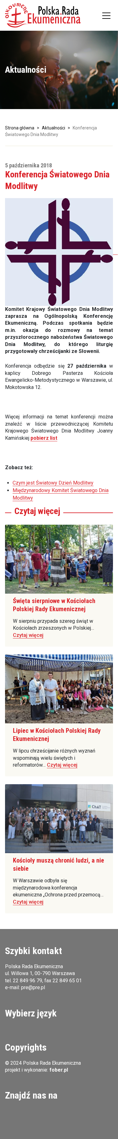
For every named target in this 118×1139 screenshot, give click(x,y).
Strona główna (19, 127)
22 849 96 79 (27, 981)
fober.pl (58, 1070)
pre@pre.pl (33, 987)
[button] (43, 15)
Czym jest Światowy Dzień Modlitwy (53, 483)
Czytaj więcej (28, 635)
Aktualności (53, 127)
